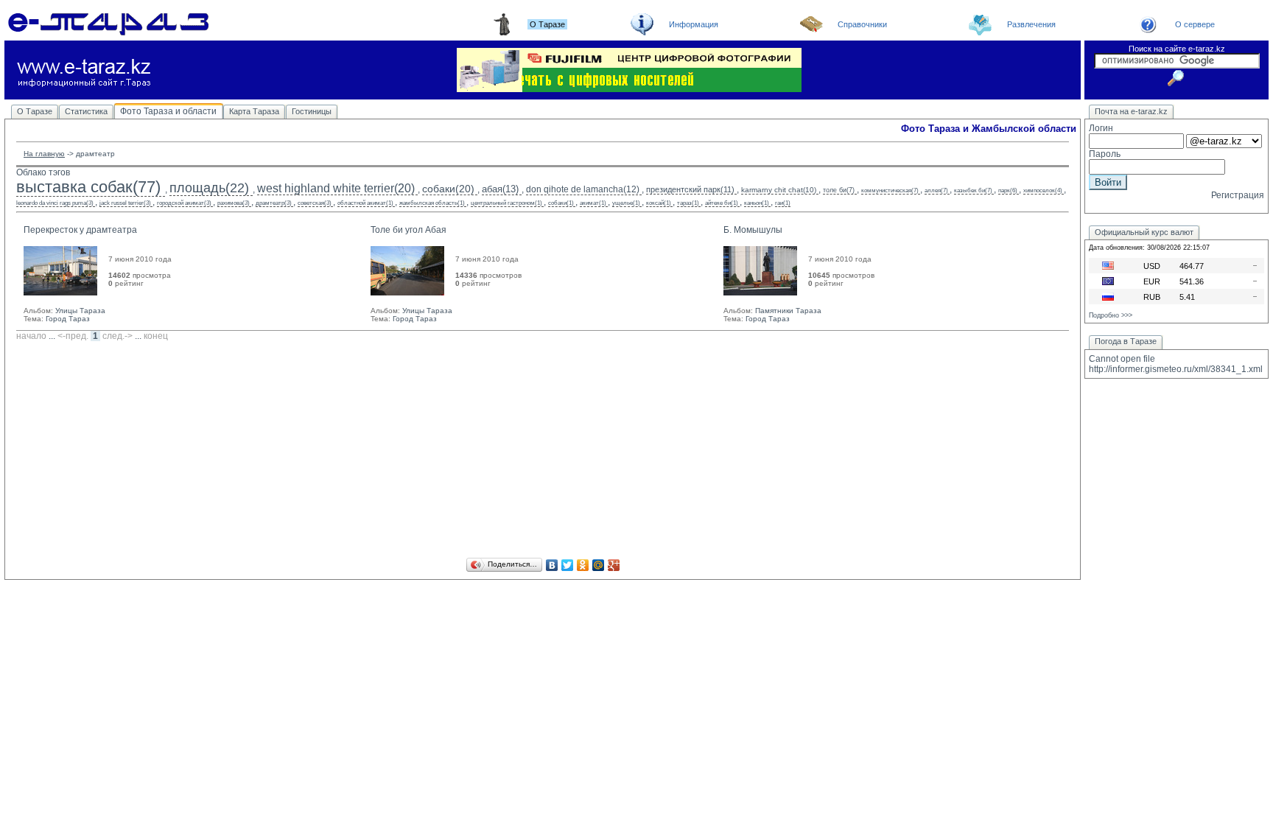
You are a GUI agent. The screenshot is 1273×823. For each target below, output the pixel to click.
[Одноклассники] (583, 565)
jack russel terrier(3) (125, 203)
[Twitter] (567, 565)
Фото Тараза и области (168, 111)
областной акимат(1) (365, 203)
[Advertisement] (543, 452)
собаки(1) (561, 203)
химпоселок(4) (1042, 190)
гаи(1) (782, 203)
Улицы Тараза (80, 311)
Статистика (86, 111)
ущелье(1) (626, 203)
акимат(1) (593, 203)
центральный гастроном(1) (506, 203)
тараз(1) (688, 203)
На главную (44, 154)
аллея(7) (936, 190)
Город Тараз (68, 319)
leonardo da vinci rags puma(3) (55, 203)
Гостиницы (312, 111)
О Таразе (34, 111)
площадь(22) (209, 188)
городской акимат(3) (184, 203)
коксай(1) (658, 203)
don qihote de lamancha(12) (582, 189)
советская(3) (315, 203)
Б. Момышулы (752, 230)
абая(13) (500, 189)
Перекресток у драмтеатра (80, 230)
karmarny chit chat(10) (778, 190)
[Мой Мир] (598, 565)
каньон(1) (756, 203)
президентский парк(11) (690, 189)
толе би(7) (839, 190)
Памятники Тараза (788, 311)
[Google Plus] (614, 565)
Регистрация (1237, 195)
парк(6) (1007, 190)
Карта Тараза (254, 111)
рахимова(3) (233, 203)
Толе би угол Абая (408, 230)
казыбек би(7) (973, 190)
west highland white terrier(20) (336, 188)
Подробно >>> (1110, 315)
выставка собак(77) (88, 187)
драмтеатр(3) (274, 203)
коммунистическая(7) (890, 190)
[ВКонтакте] (552, 565)
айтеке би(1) (721, 203)
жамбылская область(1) (432, 203)
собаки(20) (448, 189)
